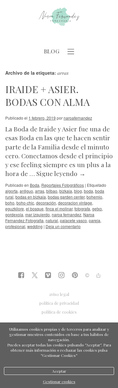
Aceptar (59, 371)
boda (88, 191)
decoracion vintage (75, 202)
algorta (11, 191)
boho (9, 202)
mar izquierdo (37, 214)
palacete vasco (73, 220)
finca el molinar (59, 208)
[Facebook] (21, 275)
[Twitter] (35, 275)
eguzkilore (14, 208)
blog (78, 191)
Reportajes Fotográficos (62, 185)
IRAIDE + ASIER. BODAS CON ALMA (47, 95)
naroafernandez (78, 118)
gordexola (14, 214)
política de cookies (59, 312)
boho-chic (25, 202)
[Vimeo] (48, 275)
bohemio (94, 197)
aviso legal (59, 294)
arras (39, 191)
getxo (97, 208)
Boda (34, 185)
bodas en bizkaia (30, 197)
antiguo (26, 191)
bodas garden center (66, 197)
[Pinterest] (75, 275)
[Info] (87, 276)
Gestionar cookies (59, 381)
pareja (94, 220)
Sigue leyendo (61, 173)
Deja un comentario (63, 226)
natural (52, 220)
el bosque (35, 208)
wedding (35, 226)
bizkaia (65, 191)
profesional (15, 226)
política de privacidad (59, 303)
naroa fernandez (66, 214)
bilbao (51, 191)
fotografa (82, 208)
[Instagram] (61, 275)
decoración (46, 202)
